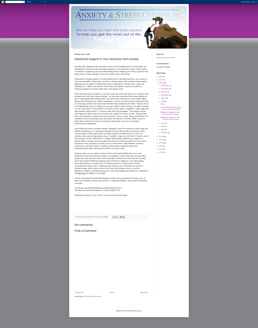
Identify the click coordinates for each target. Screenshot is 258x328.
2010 (161, 152)
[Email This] (113, 217)
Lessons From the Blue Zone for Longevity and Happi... (171, 108)
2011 (161, 149)
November (165, 89)
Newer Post (79, 292)
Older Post (144, 292)
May (162, 126)
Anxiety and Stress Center (166, 58)
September (165, 95)
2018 (161, 77)
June (163, 123)
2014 (161, 140)
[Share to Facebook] (121, 217)
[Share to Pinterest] (123, 217)
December (165, 86)
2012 (161, 146)
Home (112, 292)
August (163, 98)
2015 (161, 136)
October (164, 92)
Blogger (139, 311)
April (163, 130)
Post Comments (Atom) (93, 296)
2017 (161, 80)
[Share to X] (118, 217)
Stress (163, 104)
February (164, 133)
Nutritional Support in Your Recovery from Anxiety (170, 113)
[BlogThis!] (116, 217)
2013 (161, 143)
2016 (161, 83)
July (162, 101)
